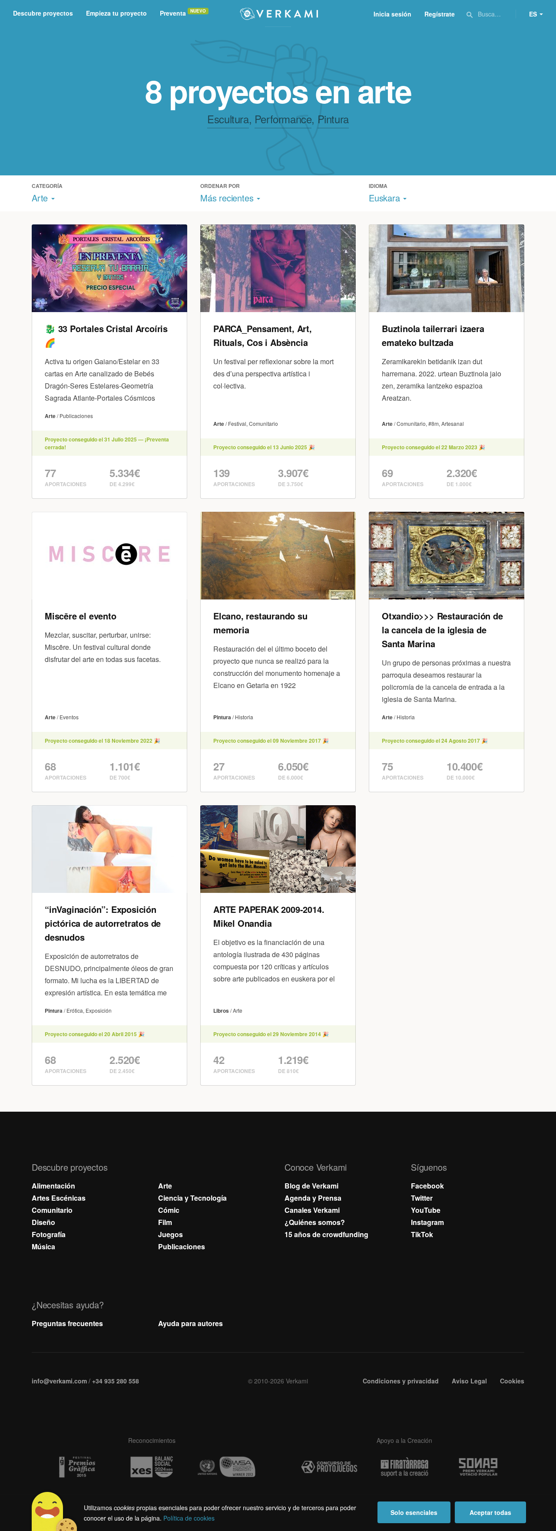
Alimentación (53, 1186)
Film (165, 1222)
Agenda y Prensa (313, 1198)
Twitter (422, 1198)
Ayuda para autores (190, 1323)
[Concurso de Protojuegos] (329, 1467)
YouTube (425, 1210)
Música (43, 1246)
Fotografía (49, 1234)
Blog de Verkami (311, 1186)
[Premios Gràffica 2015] (76, 1466)
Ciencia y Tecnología (192, 1198)
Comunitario (52, 1210)
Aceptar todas (490, 1512)
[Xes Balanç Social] (151, 1466)
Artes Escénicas (59, 1198)
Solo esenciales (414, 1512)
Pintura (333, 118)
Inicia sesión (392, 14)
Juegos (170, 1234)
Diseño (43, 1222)
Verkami (278, 13)
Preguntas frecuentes (67, 1323)
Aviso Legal (469, 1380)
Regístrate (439, 14)
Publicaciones (181, 1246)
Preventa (173, 13)
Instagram (427, 1222)
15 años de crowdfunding (326, 1234)
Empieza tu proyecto (116, 13)
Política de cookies (189, 1518)
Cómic (168, 1210)
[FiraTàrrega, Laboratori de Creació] (404, 1467)
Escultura (227, 118)
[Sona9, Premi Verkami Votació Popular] (479, 1467)
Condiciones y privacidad (401, 1380)
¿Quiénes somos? (315, 1222)
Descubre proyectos (43, 13)
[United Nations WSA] (226, 1466)
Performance (283, 118)
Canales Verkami (312, 1210)
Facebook (427, 1186)
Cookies (512, 1380)
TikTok (422, 1234)
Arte (165, 1186)
